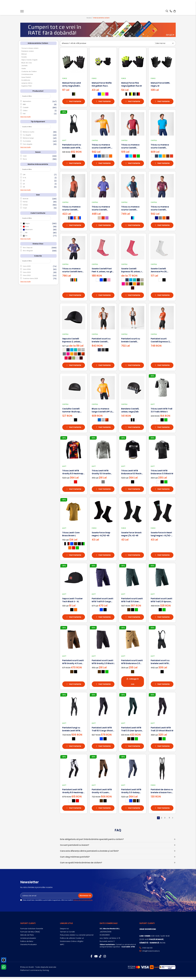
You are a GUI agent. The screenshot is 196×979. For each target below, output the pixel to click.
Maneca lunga (28, 138)
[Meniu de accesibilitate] (3, 960)
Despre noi (64, 928)
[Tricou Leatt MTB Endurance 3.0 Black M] (162, 449)
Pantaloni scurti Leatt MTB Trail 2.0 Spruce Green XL (161, 600)
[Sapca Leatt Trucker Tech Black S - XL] (73, 577)
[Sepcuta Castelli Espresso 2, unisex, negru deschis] (73, 317)
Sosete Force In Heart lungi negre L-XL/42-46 (161, 534)
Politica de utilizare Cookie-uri (72, 938)
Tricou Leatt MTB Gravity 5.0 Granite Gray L (101, 472)
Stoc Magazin (28, 251)
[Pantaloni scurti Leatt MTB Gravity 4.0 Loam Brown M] (73, 639)
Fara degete (27, 144)
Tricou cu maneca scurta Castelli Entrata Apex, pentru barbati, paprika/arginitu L (72, 208)
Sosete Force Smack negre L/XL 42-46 (131, 534)
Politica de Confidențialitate (82, 900)
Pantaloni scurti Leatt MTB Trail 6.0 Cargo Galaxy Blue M (102, 600)
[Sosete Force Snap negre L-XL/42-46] (103, 511)
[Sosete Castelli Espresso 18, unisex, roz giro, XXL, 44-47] (132, 247)
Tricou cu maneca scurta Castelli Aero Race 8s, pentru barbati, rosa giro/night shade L (72, 270)
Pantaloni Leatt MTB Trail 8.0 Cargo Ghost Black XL (102, 729)
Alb (26, 232)
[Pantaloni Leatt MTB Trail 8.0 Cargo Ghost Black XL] (103, 706)
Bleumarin (29, 229)
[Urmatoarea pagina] (172, 817)
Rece (25, 159)
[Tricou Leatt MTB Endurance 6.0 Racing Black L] (132, 449)
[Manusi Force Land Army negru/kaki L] (73, 61)
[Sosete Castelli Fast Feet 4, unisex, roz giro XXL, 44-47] (103, 247)
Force (64, 78)
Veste (23, 68)
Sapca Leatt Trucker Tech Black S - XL (72, 600)
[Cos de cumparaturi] (174, 11)
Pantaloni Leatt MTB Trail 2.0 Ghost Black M (162, 729)
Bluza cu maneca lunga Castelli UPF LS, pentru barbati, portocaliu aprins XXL (102, 410)
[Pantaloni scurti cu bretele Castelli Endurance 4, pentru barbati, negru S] (132, 317)
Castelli (25, 107)
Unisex (25, 205)
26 (24, 181)
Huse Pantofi (26, 77)
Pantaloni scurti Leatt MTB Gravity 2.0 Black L (103, 662)
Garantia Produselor (28, 944)
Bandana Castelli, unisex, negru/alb (130, 410)
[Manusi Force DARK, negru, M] (162, 61)
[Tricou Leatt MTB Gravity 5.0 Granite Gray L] (103, 449)
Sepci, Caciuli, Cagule (29, 60)
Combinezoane (27, 74)
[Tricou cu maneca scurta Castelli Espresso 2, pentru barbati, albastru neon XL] (162, 123)
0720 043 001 (147, 948)
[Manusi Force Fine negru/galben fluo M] (132, 61)
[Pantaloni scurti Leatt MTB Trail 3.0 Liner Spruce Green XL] (132, 577)
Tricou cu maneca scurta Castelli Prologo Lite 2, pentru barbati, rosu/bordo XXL (131, 146)
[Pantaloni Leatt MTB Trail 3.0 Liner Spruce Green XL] (132, 706)
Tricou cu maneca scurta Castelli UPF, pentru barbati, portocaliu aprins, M (102, 146)
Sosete (24, 57)
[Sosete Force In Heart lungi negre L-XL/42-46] (162, 511)
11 (169, 818)
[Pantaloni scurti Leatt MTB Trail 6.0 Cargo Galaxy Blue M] (103, 577)
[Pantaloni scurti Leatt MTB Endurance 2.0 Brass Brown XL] (132, 639)
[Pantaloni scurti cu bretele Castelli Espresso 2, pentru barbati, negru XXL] (103, 317)
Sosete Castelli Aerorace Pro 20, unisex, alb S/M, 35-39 (161, 270)
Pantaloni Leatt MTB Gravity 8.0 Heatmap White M (72, 791)
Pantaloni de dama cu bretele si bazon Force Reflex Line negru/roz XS (162, 791)
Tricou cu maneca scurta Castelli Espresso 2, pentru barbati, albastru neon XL (162, 146)
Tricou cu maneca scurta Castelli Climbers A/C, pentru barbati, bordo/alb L (161, 208)
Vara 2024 (27, 269)
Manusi (24, 54)
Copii (25, 208)
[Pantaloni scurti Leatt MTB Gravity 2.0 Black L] (103, 639)
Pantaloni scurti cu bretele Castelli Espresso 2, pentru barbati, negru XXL (101, 340)
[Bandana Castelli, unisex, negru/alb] (132, 387)
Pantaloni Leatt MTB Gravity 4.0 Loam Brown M (102, 791)
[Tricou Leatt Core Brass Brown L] (73, 511)
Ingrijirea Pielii (26, 86)
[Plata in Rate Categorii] (98, 29)
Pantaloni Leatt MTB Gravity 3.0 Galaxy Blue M (131, 791)
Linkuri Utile (66, 923)
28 (24, 187)
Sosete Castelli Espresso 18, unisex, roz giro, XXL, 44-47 (132, 270)
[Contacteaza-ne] (171, 11)
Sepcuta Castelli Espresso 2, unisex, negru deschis (71, 340)
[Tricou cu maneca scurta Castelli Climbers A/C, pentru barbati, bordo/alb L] (162, 185)
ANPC (62, 944)
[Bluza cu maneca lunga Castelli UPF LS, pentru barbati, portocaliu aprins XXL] (103, 387)
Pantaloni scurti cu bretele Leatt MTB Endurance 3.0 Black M (162, 662)
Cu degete (27, 135)
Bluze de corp (26, 63)
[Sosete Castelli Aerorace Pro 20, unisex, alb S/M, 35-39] (162, 247)
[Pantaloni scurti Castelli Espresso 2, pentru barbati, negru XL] (162, 317)
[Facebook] (91, 956)
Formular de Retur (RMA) (30, 932)
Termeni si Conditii (67, 932)
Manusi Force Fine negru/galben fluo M (131, 84)
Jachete (24, 65)
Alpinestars (27, 101)
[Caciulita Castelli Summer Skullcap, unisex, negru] (73, 387)
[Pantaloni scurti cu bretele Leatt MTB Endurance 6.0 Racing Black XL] (73, 123)
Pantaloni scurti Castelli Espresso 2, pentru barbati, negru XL (161, 340)
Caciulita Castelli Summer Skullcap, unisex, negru (71, 410)
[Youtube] (96, 956)
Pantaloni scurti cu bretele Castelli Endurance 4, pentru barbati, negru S (131, 340)
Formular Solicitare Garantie (31, 928)
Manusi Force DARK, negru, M (160, 84)
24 (24, 184)
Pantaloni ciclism (27, 51)
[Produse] (22, 12)
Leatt (64, 140)
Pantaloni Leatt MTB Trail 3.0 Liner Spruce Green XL (131, 729)
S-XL (24, 178)
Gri (26, 236)
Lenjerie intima (26, 83)
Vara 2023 (27, 272)
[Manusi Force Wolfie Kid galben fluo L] (103, 61)
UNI (24, 174)
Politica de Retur (26, 941)
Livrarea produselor (28, 938)
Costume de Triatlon (29, 71)
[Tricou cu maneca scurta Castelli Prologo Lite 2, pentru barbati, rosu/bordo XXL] (132, 123)
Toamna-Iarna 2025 (30, 278)
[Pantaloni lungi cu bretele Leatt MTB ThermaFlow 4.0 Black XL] (73, 706)
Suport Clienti (28, 923)
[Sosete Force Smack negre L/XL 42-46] (132, 511)
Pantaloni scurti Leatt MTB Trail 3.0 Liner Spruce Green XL (132, 600)
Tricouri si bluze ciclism (29, 48)
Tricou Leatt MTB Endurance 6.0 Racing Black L (132, 472)
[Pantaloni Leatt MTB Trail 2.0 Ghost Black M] (162, 706)
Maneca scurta (28, 132)
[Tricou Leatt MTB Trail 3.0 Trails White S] (162, 387)
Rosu (27, 226)
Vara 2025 (27, 266)
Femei (25, 202)
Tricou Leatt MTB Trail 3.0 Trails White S (161, 410)
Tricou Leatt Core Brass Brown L (71, 534)
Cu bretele (27, 141)
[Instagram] (105, 956)
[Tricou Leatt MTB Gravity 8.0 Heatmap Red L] (73, 449)
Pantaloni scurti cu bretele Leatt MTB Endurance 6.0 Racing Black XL (73, 146)
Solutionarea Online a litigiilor (71, 941)
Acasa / (90, 18)
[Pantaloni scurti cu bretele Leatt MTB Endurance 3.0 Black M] (162, 639)
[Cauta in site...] (167, 11)
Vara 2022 (27, 275)
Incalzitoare (25, 80)
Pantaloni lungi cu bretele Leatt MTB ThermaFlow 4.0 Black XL (73, 729)
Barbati (25, 199)
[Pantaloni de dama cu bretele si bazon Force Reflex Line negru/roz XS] (162, 768)
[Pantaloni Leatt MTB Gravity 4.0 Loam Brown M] (103, 768)
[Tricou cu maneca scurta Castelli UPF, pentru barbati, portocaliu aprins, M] (103, 123)
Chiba (25, 110)
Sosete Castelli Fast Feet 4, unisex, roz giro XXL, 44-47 (103, 270)
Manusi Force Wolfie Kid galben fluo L (102, 84)
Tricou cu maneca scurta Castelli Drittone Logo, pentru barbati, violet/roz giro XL (103, 208)
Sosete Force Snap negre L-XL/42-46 (101, 534)
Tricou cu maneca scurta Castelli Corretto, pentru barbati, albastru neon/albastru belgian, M (130, 208)
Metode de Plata (27, 935)
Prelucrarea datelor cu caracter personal (76, 935)
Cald (24, 156)
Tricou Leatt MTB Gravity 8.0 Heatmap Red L (72, 472)
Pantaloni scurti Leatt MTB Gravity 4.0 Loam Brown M (73, 662)
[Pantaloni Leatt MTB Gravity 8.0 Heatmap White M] (73, 768)
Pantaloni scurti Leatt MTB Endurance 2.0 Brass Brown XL (132, 662)
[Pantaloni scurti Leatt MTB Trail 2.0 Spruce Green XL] (162, 577)
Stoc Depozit (27, 247)
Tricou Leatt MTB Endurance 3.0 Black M (162, 472)
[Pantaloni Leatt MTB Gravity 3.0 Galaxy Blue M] (132, 768)
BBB (24, 104)
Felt (24, 114)
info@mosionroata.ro (151, 951)
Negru (27, 223)
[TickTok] (100, 956)
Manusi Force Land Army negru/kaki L (71, 84)
